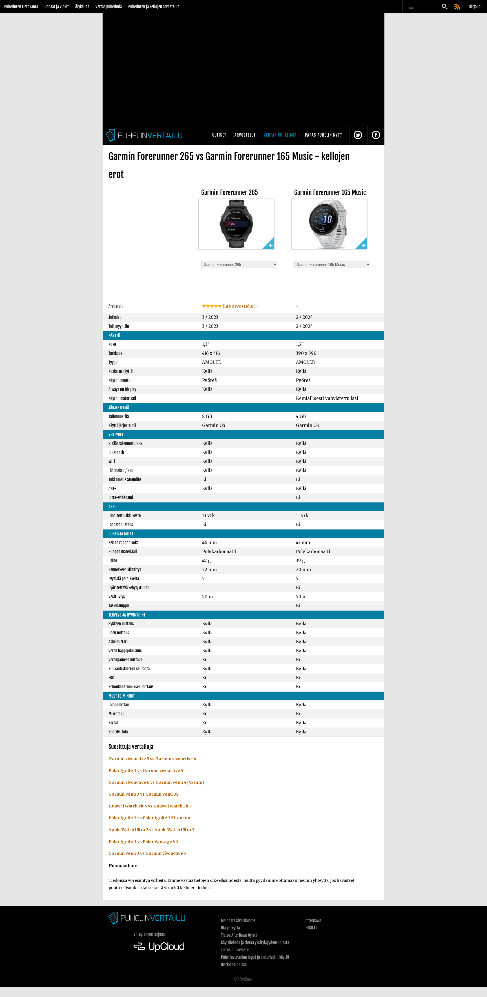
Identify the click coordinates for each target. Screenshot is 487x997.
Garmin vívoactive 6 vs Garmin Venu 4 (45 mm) (156, 782)
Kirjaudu (475, 6)
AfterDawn (313, 920)
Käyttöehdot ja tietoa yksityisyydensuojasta (255, 942)
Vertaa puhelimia (109, 6)
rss (457, 7)
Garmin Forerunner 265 (229, 192)
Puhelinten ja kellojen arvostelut (153, 6)
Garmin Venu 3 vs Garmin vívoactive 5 (147, 853)
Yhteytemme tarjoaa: (149, 934)
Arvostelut (245, 135)
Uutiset (219, 135)
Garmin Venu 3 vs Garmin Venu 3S (144, 794)
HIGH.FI (311, 927)
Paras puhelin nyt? (323, 135)
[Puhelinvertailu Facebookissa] (376, 135)
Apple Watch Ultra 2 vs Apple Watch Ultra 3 (151, 829)
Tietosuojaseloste (235, 949)
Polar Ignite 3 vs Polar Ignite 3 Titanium (149, 817)
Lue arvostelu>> (239, 306)
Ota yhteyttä (230, 927)
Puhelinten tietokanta (21, 6)
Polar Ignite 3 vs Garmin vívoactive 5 (146, 770)
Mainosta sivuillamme (238, 920)
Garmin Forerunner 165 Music (330, 192)
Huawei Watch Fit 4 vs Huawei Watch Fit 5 (150, 806)
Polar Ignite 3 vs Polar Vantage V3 (143, 841)
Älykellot (82, 6)
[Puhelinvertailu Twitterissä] (357, 135)
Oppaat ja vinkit (57, 6)
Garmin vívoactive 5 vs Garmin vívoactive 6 (152, 758)
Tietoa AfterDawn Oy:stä (239, 935)
